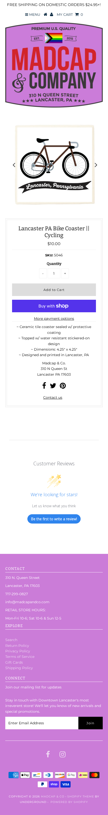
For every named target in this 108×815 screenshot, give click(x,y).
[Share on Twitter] (53, 387)
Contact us (52, 397)
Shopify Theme (80, 796)
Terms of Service (19, 656)
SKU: (49, 255)
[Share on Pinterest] (63, 387)
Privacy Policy (17, 651)
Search (11, 640)
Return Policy (17, 645)
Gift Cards (14, 662)
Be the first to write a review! (54, 519)
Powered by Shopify (69, 802)
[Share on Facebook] (44, 387)
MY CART (70, 14)
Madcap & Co (52, 796)
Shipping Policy (19, 668)
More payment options (54, 318)
